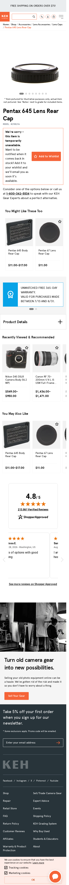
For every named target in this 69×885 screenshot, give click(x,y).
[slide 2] (36, 309)
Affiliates (8, 838)
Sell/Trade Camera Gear (47, 793)
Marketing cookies (19, 873)
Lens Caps (57, 24)
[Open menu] (61, 17)
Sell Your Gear (16, 695)
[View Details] (19, 237)
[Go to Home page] (5, 17)
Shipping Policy (42, 816)
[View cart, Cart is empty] (54, 16)
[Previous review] (4, 560)
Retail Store (10, 808)
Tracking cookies (18, 867)
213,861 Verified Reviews (33, 509)
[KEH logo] (15, 765)
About (36, 846)
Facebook (7, 780)
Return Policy (11, 823)
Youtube (54, 780)
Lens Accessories (41, 24)
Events (37, 808)
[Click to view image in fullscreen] (33, 63)
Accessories (25, 24)
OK (33, 879)
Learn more (38, 862)
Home (6, 24)
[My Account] (48, 16)
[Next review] (62, 560)
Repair (7, 800)
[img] (33, 503)
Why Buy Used (41, 831)
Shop (13, 24)
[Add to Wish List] (29, 222)
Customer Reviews (14, 831)
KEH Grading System (45, 823)
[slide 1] (31, 309)
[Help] (42, 16)
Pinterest (41, 780)
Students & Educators (45, 838)
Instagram (21, 780)
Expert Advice (41, 800)
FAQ (5, 816)
